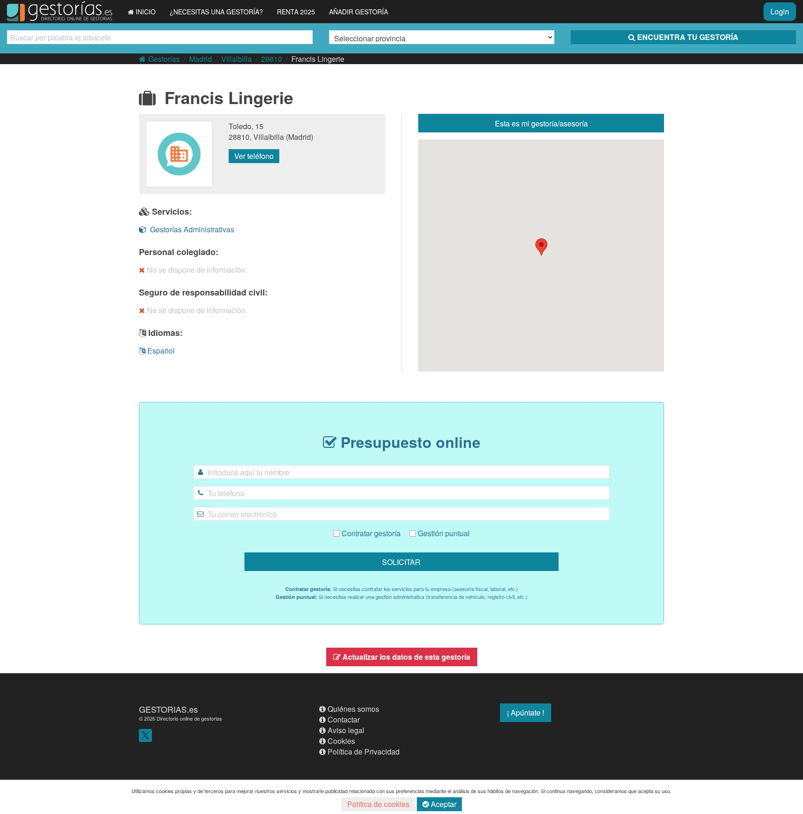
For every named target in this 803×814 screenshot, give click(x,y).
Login (779, 11)
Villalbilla (236, 58)
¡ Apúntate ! (525, 712)
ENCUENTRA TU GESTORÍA (687, 37)
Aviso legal (346, 730)
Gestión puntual (443, 533)
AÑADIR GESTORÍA (358, 11)
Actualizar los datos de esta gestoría (406, 656)
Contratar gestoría (370, 533)
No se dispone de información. (197, 269)
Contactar (344, 719)
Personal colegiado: (178, 252)
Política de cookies (378, 804)
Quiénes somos (353, 708)
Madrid (200, 58)
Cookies (341, 740)
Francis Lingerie (317, 58)
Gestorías (164, 58)
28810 (271, 58)
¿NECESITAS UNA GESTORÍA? (216, 11)
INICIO (146, 11)
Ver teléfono (254, 156)
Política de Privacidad (364, 751)
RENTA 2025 (296, 11)
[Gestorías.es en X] (145, 734)
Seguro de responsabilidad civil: (203, 292)
